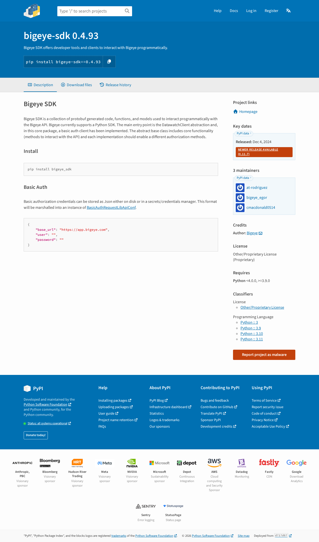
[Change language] (288, 10)
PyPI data (243, 133)
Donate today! (36, 435)
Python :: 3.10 (251, 333)
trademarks (118, 536)
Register (271, 10)
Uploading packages (113, 407)
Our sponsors (160, 426)
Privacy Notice (263, 420)
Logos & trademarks (164, 420)
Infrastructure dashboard (168, 407)
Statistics (157, 413)
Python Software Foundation (45, 404)
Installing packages (112, 400)
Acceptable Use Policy (268, 426)
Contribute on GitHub (217, 407)
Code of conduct (264, 413)
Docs (234, 10)
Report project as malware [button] (264, 354)
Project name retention (116, 420)
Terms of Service (264, 400)
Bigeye (252, 233)
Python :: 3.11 (251, 339)
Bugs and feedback (215, 400)
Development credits (216, 426)
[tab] (40, 85)
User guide (106, 413)
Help (218, 10)
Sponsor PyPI (211, 420)
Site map (243, 536)
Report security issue (267, 407)
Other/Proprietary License (262, 307)
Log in (251, 10)
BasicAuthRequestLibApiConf (111, 207)
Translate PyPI (211, 413)
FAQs (102, 426)
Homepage (248, 111)
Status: (47, 423)
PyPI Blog (157, 400)
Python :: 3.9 (250, 328)
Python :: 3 (249, 322)
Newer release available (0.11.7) (258, 151)
